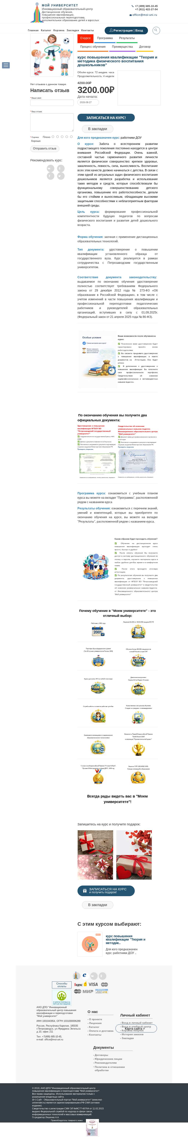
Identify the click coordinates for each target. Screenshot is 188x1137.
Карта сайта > (135, 1028)
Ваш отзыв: (37, 111)
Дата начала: (87, 96)
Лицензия (95, 1023)
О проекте (95, 1019)
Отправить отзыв (44, 148)
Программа (105, 38)
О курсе (85, 38)
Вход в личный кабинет (136, 1022)
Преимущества (122, 46)
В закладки (97, 129)
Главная (33, 30)
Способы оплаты (61, 985)
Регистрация (123, 30)
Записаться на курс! (106, 117)
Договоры (100, 1055)
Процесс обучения (93, 46)
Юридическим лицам (107, 1058)
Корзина (58, 30)
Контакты (87, 30)
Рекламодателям (105, 1062)
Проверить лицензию (85, 449)
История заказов (132, 1034)
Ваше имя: (36, 97)
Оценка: (35, 137)
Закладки (127, 1038)
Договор (145, 46)
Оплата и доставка (100, 1030)
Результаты (127, 38)
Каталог (46, 30)
